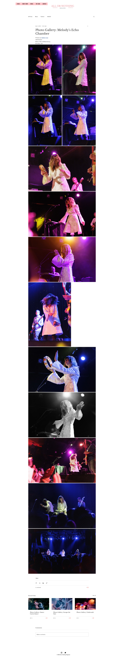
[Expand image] (45, 70)
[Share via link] (46, 583)
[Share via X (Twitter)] (39, 583)
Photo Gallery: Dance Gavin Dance (37, 613)
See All (94, 595)
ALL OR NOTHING (62, 6)
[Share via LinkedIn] (43, 583)
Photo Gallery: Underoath (85, 612)
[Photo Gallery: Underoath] (85, 604)
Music (36, 16)
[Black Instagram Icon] (62, 653)
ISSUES (49, 16)
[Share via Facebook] (36, 583)
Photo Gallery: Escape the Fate (61, 613)
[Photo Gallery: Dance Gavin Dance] (38, 604)
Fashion (42, 16)
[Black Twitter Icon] (65, 653)
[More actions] (88, 26)
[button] (94, 16)
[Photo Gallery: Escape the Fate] (62, 604)
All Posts (30, 16)
